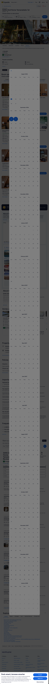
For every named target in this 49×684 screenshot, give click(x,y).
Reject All (40, 678)
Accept (40, 674)
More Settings (40, 682)
